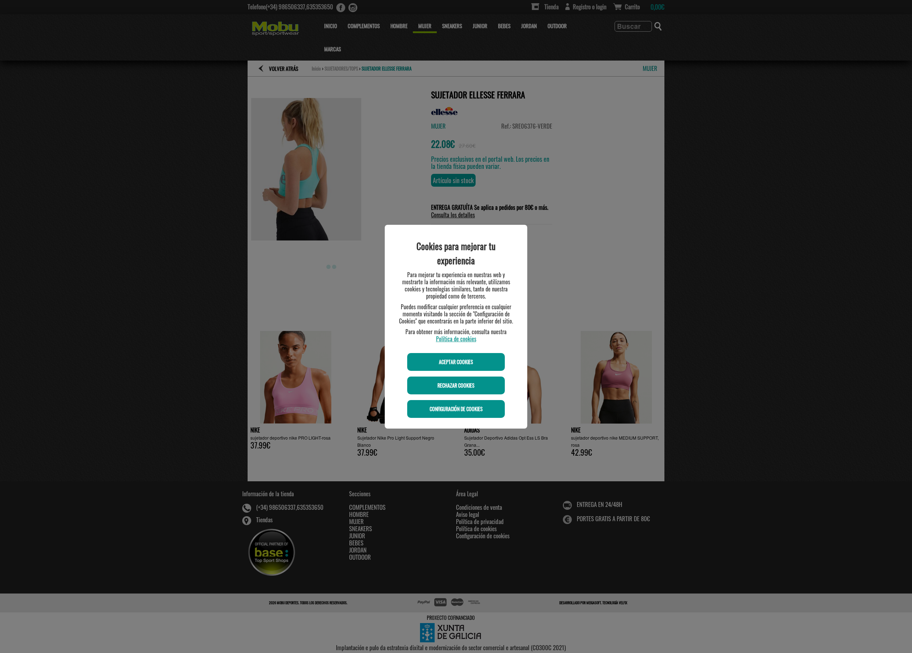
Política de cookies (456, 339)
